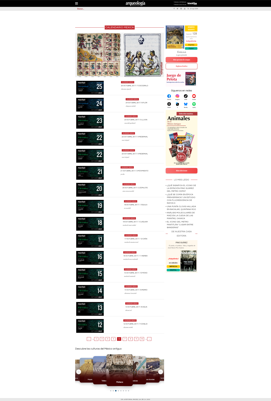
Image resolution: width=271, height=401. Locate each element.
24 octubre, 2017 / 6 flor (136, 103)
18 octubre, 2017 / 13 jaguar (135, 222)
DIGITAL (173, 270)
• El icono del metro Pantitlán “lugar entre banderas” (179, 225)
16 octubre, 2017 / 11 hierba (135, 256)
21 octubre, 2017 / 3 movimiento (134, 171)
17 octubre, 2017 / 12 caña (135, 239)
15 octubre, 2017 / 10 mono (135, 273)
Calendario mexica (127, 82)
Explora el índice (181, 66)
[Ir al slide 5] (121, 390)
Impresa (191, 45)
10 (142, 339)
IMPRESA (173, 266)
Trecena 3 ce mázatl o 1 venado (119, 51)
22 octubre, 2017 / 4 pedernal (135, 137)
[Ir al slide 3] (115, 390)
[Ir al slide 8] (128, 390)
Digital (191, 48)
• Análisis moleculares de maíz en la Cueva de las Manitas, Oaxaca (180, 215)
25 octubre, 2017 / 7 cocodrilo (134, 86)
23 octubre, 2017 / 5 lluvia (135, 120)
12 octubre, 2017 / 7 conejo (135, 324)
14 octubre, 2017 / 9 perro (135, 290)
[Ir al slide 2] (113, 390)
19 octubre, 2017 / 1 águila (135, 205)
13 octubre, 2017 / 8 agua (136, 307)
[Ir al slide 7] (126, 390)
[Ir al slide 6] (123, 390)
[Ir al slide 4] (118, 390)
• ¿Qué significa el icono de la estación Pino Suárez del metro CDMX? (181, 188)
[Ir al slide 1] (110, 390)
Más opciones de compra (181, 60)
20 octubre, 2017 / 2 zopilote (135, 188)
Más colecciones (181, 171)
